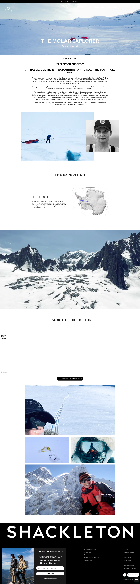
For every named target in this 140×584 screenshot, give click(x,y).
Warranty (126, 555)
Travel (103, 7)
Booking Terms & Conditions (91, 557)
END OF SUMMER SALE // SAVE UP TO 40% (70, 1)
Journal (108, 7)
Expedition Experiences (90, 549)
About (115, 7)
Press (125, 563)
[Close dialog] (64, 550)
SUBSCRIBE (50, 573)
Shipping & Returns (129, 552)
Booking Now (87, 552)
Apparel (96, 7)
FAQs (85, 555)
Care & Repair (127, 560)
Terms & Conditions (129, 565)
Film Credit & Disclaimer (130, 568)
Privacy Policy (127, 557)
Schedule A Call (88, 560)
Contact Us (126, 549)
